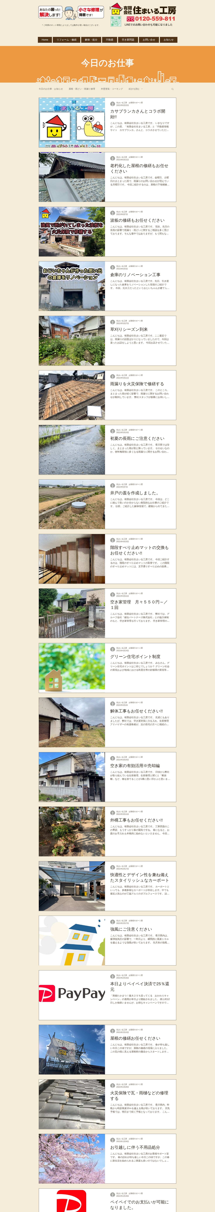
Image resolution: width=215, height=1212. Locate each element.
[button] (172, 89)
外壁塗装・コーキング (112, 89)
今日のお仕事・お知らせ (51, 89)
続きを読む (134, 89)
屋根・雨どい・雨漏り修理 (82, 89)
